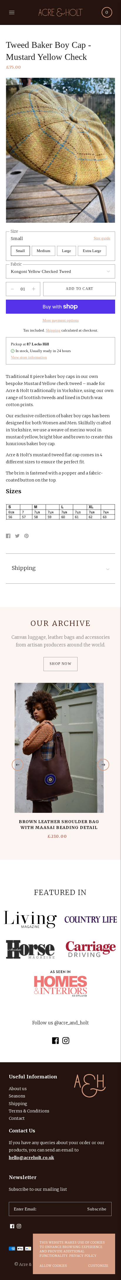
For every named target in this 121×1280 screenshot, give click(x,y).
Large (66, 251)
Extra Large (92, 251)
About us (18, 1088)
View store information (29, 357)
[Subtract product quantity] (33, 289)
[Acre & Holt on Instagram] (65, 1042)
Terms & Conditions (29, 1111)
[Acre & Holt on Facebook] (55, 1042)
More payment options (61, 320)
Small (20, 251)
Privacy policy (83, 1256)
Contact (17, 1118)
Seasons (17, 1096)
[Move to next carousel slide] (103, 765)
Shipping (53, 330)
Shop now (60, 664)
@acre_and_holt (71, 1023)
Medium (43, 251)
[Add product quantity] (12, 289)
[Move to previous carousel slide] (17, 765)
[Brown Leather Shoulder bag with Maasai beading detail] (59, 748)
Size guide (102, 238)
